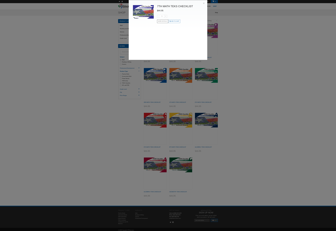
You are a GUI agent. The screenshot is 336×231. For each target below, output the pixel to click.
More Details (162, 21)
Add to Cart (175, 21)
